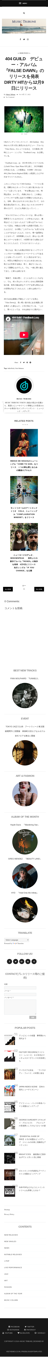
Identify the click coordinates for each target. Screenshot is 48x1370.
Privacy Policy (9, 1214)
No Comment (10, 97)
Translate (20, 943)
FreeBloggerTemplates (31, 1351)
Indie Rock (24, 53)
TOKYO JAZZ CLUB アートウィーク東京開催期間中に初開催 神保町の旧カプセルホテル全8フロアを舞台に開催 (25, 731)
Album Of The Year (13, 1294)
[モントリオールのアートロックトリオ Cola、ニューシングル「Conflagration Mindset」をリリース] (24, 490)
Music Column (11, 1300)
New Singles (10, 1241)
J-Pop (6, 1261)
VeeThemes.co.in (13, 1351)
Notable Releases (13, 1254)
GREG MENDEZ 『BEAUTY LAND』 (25, 859)
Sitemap (7, 1209)
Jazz (6, 1274)
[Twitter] (15, 961)
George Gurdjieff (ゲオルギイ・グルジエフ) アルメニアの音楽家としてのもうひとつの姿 (33, 1123)
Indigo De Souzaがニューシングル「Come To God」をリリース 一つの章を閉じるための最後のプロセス (24, 465)
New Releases (19, 368)
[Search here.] (24, 13)
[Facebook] (9, 961)
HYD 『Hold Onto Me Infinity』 (25, 893)
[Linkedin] (27, 961)
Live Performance (13, 1267)
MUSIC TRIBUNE (26, 1341)
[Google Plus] (21, 961)
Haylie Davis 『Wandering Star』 (25, 825)
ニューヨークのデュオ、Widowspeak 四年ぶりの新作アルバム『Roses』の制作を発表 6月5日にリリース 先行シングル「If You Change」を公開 (24, 563)
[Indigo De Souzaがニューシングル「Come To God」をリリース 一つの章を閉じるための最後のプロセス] (24, 442)
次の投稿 (8, 589)
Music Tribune (10, 94)
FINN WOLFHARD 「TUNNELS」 (25, 678)
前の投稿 (39, 589)
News (6, 1248)
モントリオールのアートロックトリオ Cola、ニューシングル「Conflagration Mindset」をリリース (24, 512)
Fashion (8, 1287)
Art (6, 1281)
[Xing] (34, 961)
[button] (24, 3)
